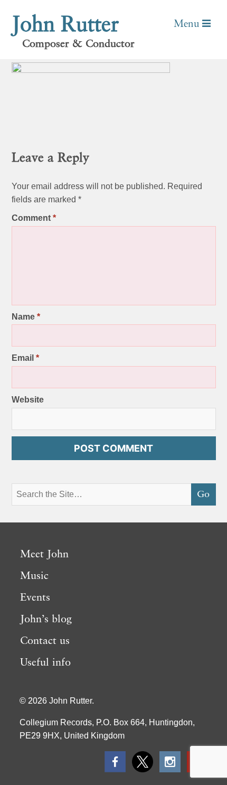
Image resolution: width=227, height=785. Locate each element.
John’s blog (46, 619)
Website (28, 399)
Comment (34, 217)
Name (26, 316)
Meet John (44, 554)
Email (25, 357)
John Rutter (65, 25)
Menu (188, 24)
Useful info (45, 663)
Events (35, 598)
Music (34, 576)
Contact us (45, 641)
